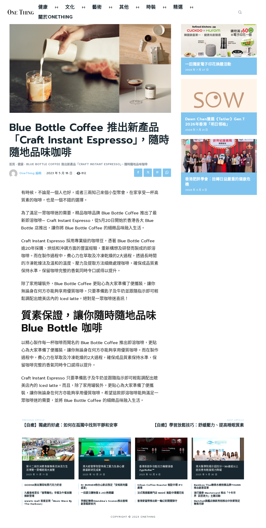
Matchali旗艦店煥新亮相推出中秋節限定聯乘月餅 (217, 502)
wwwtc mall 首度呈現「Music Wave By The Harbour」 (48, 502)
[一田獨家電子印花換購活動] (219, 41)
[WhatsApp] (167, 173)
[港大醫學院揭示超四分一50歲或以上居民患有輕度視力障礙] (218, 449)
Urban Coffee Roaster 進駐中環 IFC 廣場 (160, 486)
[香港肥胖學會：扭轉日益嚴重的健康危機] (219, 155)
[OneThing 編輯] (14, 173)
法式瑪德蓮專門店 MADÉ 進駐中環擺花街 (160, 493)
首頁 (12, 164)
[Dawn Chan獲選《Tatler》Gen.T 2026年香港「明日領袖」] (219, 95)
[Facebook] (138, 173)
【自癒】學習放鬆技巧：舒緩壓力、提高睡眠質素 (198, 425)
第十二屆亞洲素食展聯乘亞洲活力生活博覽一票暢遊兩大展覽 (47, 468)
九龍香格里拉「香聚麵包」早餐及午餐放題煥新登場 (48, 494)
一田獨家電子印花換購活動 (208, 64)
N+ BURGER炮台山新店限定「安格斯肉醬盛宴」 (104, 486)
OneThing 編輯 (30, 173)
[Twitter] (148, 173)
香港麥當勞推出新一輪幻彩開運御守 (157, 501)
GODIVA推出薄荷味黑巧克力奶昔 (43, 485)
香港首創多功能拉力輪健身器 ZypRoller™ (156, 468)
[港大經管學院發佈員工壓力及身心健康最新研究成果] (105, 449)
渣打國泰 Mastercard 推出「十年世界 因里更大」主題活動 (215, 494)
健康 (20, 164)
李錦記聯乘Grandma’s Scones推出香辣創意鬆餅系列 (104, 502)
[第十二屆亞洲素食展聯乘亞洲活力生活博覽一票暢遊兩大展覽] (48, 449)
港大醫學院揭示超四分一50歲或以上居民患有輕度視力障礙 (217, 468)
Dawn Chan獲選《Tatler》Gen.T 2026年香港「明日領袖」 (215, 121)
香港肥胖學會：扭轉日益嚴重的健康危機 (218, 181)
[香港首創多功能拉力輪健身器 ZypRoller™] (161, 449)
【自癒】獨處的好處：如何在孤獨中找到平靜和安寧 (70, 425)
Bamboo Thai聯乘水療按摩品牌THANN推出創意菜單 (217, 486)
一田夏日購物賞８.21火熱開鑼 (97, 493)
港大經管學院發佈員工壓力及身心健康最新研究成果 (103, 468)
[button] (240, 12)
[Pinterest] (157, 173)
